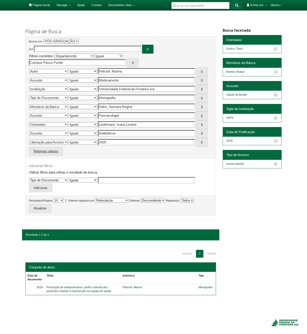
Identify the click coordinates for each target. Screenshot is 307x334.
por (31, 49)
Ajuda (81, 5)
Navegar (62, 5)
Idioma (275, 5)
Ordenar (134, 200)
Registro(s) (172, 200)
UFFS (229, 117)
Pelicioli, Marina (132, 287)
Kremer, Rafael (235, 71)
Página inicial (41, 5)
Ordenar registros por (81, 200)
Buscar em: (36, 41)
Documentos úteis (120, 5)
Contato (96, 5)
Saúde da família (236, 94)
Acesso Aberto (235, 163)
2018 (229, 140)
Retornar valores (46, 151)
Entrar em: (257, 5)
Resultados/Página (40, 200)
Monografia (205, 287)
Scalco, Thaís (234, 48)
